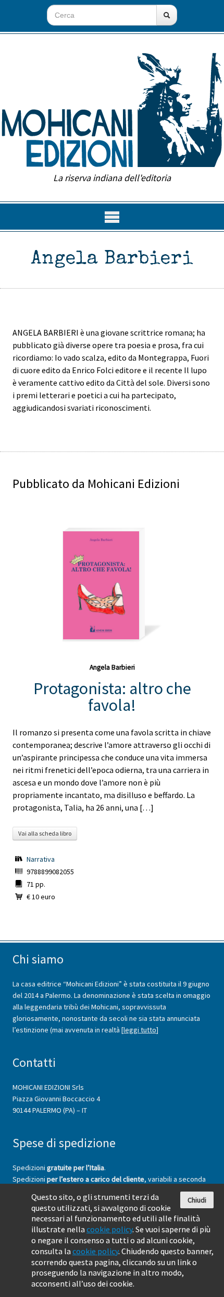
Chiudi (197, 1200)
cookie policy (109, 1229)
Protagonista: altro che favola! (112, 697)
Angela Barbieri (112, 667)
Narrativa (41, 859)
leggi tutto (139, 1029)
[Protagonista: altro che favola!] (101, 585)
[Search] (166, 15)
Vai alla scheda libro (44, 833)
